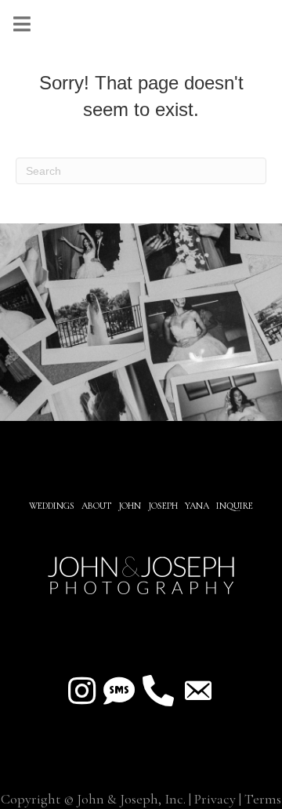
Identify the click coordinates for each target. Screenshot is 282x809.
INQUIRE (234, 505)
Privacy (215, 798)
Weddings (51, 505)
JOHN (129, 505)
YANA (197, 505)
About (97, 505)
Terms (262, 798)
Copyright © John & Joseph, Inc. (93, 798)
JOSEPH (163, 505)
